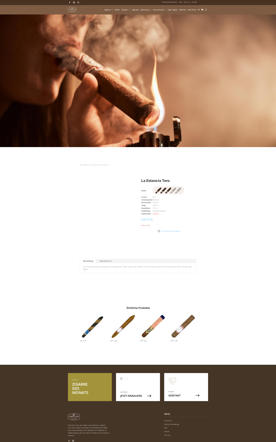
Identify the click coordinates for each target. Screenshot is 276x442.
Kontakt (194, 2)
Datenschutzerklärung (171, 424)
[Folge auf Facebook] (69, 2)
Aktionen (182, 9)
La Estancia (93, 165)
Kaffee (117, 9)
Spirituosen (144, 9)
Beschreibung (88, 261)
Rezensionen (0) (105, 261)
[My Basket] (202, 10)
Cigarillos (135, 9)
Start (81, 165)
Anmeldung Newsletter (169, 2)
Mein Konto (192, 9)
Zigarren (107, 9)
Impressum (168, 421)
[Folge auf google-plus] (78, 2)
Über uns (187, 2)
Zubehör (124, 9)
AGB (165, 428)
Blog (180, 2)
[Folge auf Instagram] (74, 2)
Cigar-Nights (172, 9)
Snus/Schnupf (158, 9)
